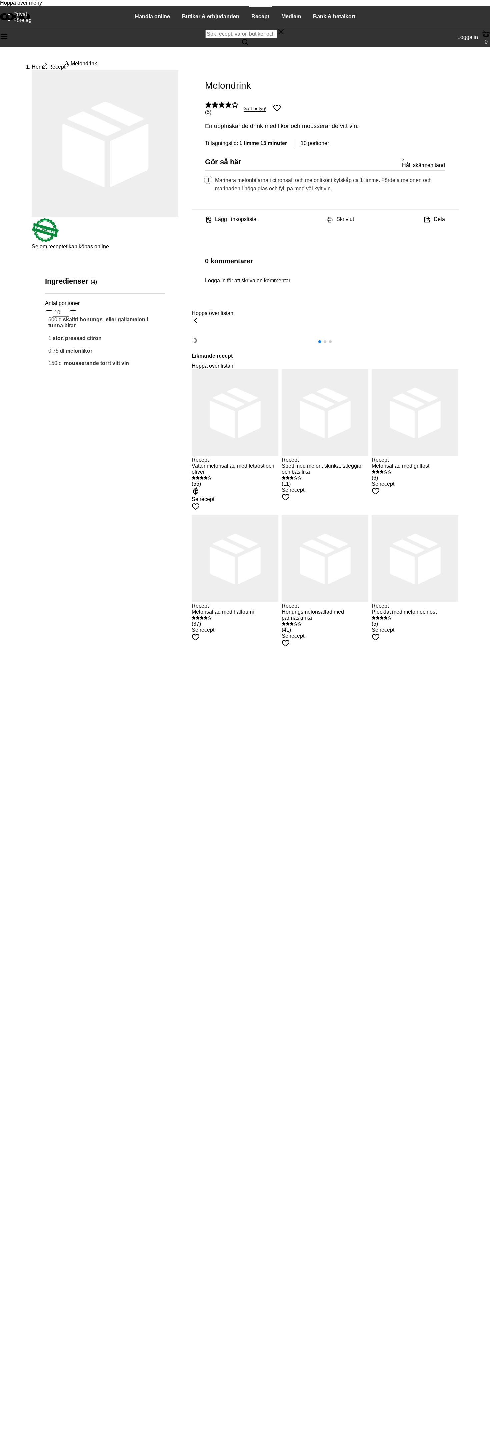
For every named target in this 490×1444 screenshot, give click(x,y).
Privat (20, 14)
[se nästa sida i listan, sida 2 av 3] (196, 341)
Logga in (467, 37)
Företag (22, 20)
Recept (56, 67)
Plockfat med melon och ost (404, 612)
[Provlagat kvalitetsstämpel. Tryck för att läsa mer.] (45, 240)
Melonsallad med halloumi (223, 612)
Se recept (203, 499)
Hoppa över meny (21, 3)
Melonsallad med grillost (400, 466)
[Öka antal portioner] (73, 311)
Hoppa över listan (212, 313)
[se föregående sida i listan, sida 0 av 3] (196, 321)
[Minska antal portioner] (49, 311)
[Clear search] (281, 32)
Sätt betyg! (255, 108)
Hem (37, 67)
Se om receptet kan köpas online (70, 246)
